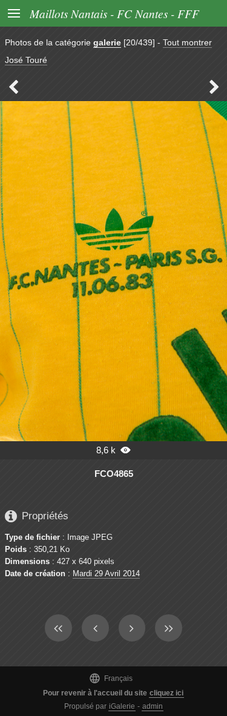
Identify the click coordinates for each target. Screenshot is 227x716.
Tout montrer (187, 42)
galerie (107, 42)
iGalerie (122, 706)
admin (152, 706)
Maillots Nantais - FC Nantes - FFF (114, 13)
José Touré (26, 60)
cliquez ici (166, 693)
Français (111, 678)
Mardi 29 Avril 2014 (106, 573)
